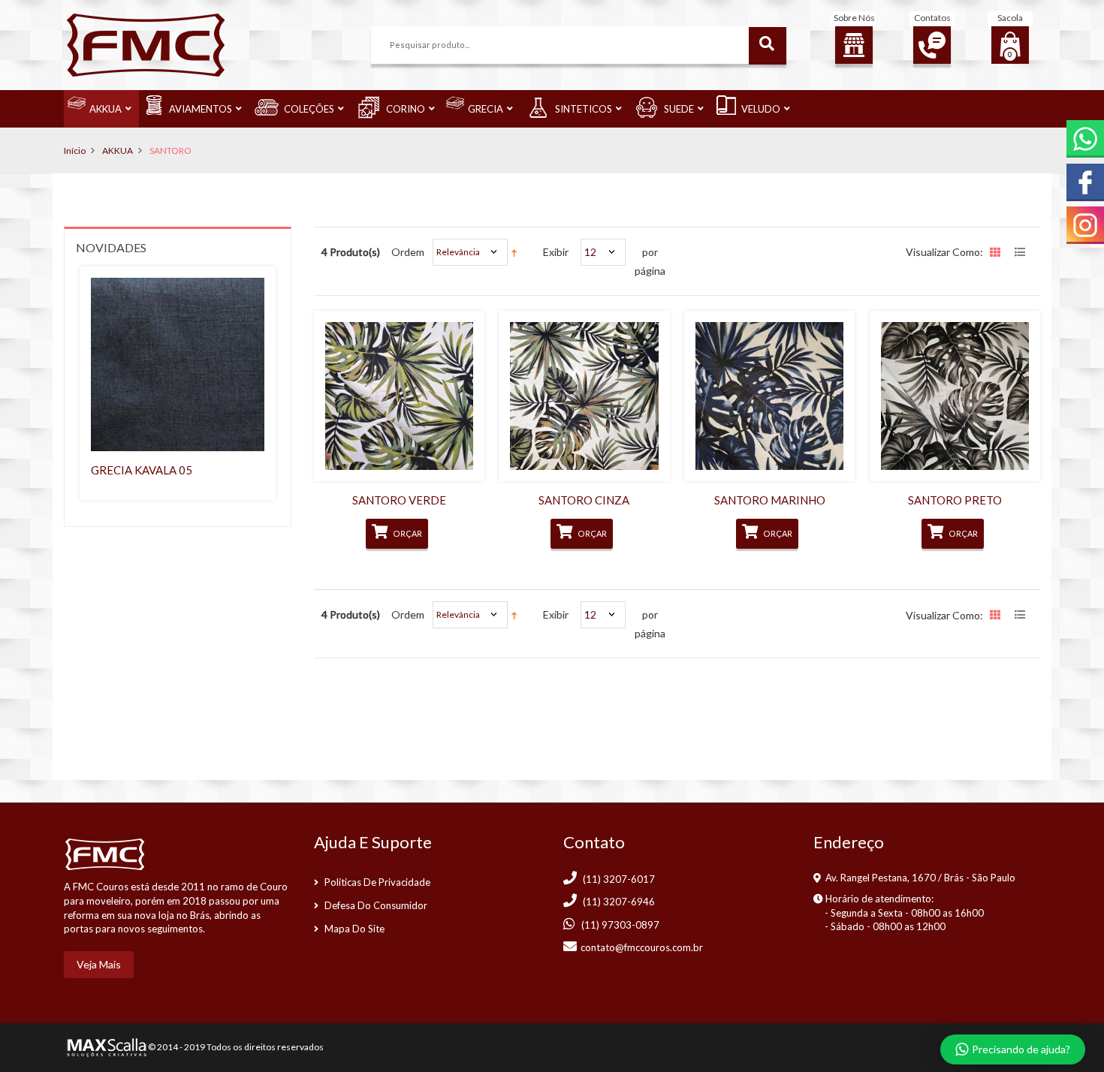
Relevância (458, 251)
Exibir (556, 251)
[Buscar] (767, 46)
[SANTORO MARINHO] (769, 396)
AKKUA (117, 150)
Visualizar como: (944, 251)
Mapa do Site (354, 929)
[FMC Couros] (146, 44)
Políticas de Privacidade (377, 882)
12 (590, 251)
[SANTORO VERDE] (399, 396)
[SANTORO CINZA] (584, 396)
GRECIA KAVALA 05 (141, 470)
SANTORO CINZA (583, 500)
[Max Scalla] (105, 1046)
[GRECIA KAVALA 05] (177, 364)
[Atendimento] (932, 45)
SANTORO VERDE (399, 500)
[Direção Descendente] (514, 251)
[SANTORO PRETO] (955, 396)
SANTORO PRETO (955, 500)
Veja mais (99, 964)
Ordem (407, 251)
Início (75, 150)
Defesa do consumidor (375, 905)
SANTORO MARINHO (769, 500)
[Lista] (1021, 253)
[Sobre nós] (854, 45)
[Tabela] (996, 253)
